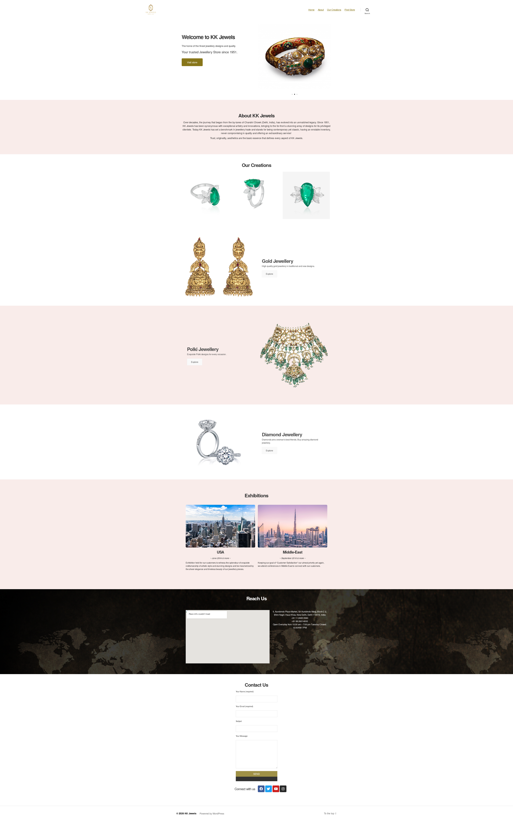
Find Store (350, 9)
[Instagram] (283, 788)
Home (311, 9)
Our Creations (334, 9)
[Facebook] (261, 788)
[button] (292, 94)
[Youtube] (276, 788)
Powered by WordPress (212, 813)
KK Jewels (190, 813)
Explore (269, 273)
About (321, 9)
